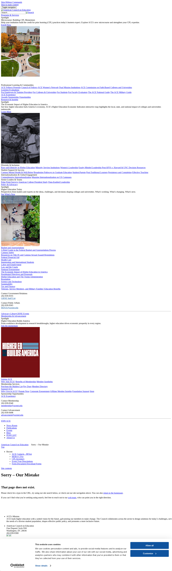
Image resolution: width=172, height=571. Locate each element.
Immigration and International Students (17, 262)
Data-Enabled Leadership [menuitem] (59, 182)
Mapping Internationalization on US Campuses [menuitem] (51, 177)
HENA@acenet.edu (9, 308)
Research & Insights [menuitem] (9, 99)
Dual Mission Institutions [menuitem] (69, 87)
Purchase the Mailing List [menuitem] (12, 386)
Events (9, 430)
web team (72, 497)
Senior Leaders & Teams (11, 180)
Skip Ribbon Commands (11, 2)
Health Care (6, 260)
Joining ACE (6, 379)
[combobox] (13, 12)
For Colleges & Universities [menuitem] (44, 92)
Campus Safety (7, 252)
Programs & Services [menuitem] (10, 15)
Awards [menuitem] (4, 97)
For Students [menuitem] (62, 92)
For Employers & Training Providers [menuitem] (16, 92)
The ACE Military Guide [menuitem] (121, 92)
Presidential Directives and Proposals (16, 274)
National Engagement (10, 269)
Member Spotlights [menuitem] (45, 381)
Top (2, 447)
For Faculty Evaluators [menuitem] (77, 92)
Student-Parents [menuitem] (79, 172)
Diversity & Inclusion (10, 165)
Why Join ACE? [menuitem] (8, 381)
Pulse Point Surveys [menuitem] (9, 182)
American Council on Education (14, 444)
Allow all (150, 545)
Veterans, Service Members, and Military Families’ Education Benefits (30, 289)
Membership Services (10, 384)
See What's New (8, 194)
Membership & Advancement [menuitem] (13, 316)
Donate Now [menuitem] (23, 391)
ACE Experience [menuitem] (8, 396)
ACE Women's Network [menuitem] (48, 87)
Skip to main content (10, 5)
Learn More (6, 112)
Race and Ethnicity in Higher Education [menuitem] (18, 167)
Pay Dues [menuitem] (27, 386)
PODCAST (11, 435)
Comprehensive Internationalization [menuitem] (16, 177)
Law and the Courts (9, 267)
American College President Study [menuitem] (33, 182)
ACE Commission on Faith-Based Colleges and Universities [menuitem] (106, 87)
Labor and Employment (11, 264)
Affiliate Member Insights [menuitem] (61, 391)
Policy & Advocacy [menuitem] (9, 184)
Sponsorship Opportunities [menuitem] (19, 97)
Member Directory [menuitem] (40, 386)
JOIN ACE (6, 421)
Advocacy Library (9, 313)
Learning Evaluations (10, 90)
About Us (10, 437)
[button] (30, 12)
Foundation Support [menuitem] (80, 391)
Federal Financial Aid (10, 257)
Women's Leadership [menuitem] (69, 167)
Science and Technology (11, 281)
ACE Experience (8, 95)
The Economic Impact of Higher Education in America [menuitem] (24, 272)
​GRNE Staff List (8, 298)
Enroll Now (6, 25)
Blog (8, 433)
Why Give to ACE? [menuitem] (9, 391)
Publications (11, 428)
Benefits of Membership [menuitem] (26, 381)
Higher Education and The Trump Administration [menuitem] (22, 277)
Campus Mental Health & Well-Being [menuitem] (17, 172)
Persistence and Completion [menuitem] (120, 172)
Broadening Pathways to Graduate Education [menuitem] (53, 172)
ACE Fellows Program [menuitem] (11, 87)
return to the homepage (113, 493)
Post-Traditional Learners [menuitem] (97, 172)
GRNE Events (23, 313)
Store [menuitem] (92, 391)
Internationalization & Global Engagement (19, 175)
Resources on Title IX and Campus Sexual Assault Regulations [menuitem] (27, 255)
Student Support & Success (12, 170)
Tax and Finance (8, 286)
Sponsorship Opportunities (12, 394)
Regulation (5, 279)
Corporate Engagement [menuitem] (40, 391)
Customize (148, 553)
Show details (41, 566)
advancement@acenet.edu (12, 415)
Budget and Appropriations (12, 248)
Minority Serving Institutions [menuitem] (47, 167)
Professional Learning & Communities (17, 85)
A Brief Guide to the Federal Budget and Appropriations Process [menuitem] (28, 250)
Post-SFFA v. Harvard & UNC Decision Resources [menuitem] (124, 167)
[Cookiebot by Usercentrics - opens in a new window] (17, 566)
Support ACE (7, 389)
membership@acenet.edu (11, 405)
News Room (11, 425)
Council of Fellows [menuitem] (29, 87)
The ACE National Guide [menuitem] (99, 92)
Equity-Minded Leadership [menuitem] (90, 167)
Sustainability (6, 284)
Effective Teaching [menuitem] (140, 172)
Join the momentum (9, 326)
